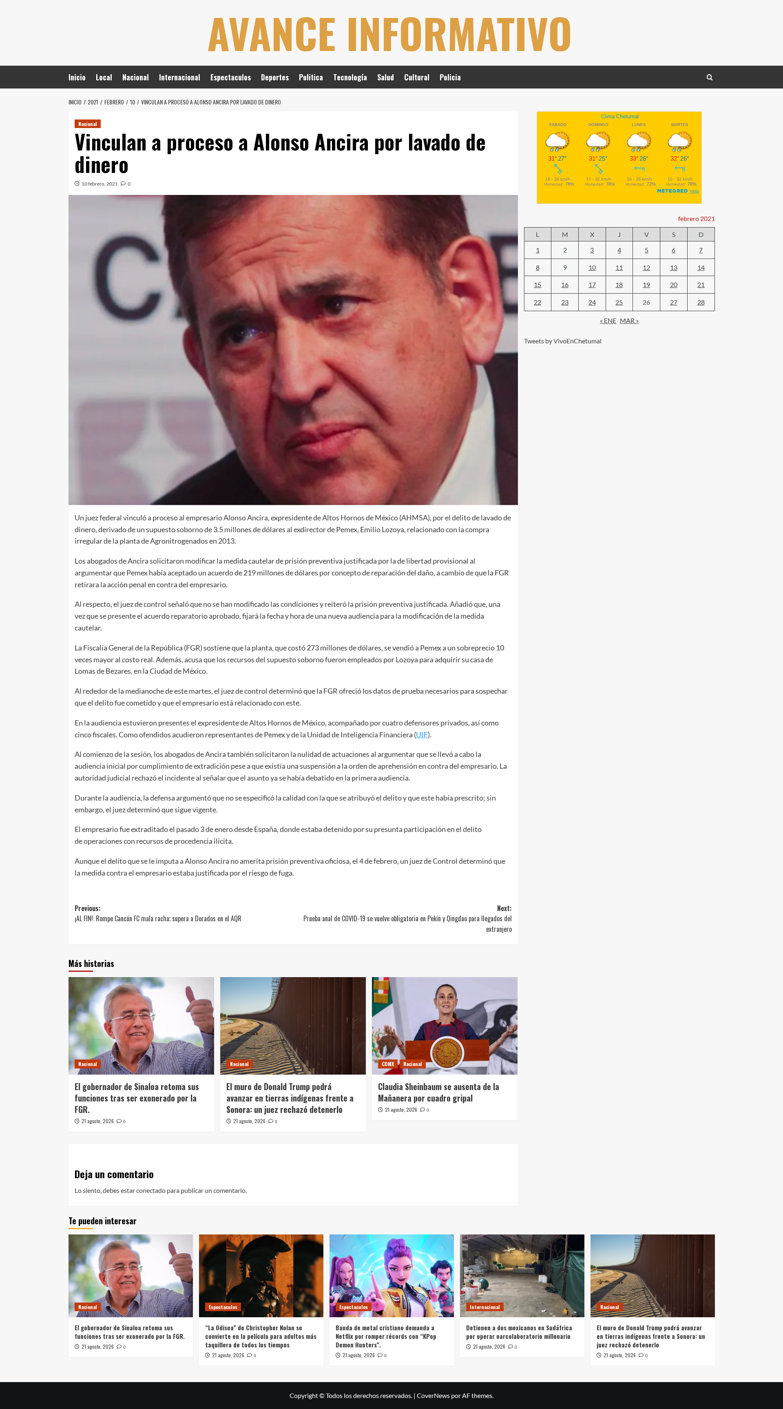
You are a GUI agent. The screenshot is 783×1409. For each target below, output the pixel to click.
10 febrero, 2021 (100, 184)
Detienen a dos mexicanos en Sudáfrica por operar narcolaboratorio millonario (519, 1331)
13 (673, 267)
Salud (385, 77)
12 (646, 267)
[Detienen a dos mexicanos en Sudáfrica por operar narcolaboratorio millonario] (522, 1275)
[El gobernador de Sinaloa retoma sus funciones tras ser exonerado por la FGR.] (141, 1025)
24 (592, 301)
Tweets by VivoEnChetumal (563, 340)
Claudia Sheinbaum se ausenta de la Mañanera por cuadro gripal (438, 1092)
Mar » (629, 320)
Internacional (179, 77)
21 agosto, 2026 (98, 1120)
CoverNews (433, 1395)
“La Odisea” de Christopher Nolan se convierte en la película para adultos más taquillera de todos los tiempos (260, 1336)
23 (564, 301)
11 (619, 267)
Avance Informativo (389, 32)
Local (104, 77)
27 (673, 301)
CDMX (388, 1063)
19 (646, 284)
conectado (151, 1190)
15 (537, 284)
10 (592, 267)
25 (619, 301)
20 (673, 284)
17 (592, 284)
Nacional (135, 77)
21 (701, 284)
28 (701, 301)
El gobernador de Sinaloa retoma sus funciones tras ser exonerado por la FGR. (137, 1097)
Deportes (275, 77)
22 (537, 301)
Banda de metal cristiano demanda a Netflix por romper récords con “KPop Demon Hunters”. (386, 1336)
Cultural (416, 77)
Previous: (158, 913)
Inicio (77, 77)
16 (564, 284)
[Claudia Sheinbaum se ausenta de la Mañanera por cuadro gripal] (445, 1025)
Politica (311, 77)
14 (701, 267)
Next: (407, 918)
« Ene (608, 320)
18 (619, 284)
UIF (422, 734)
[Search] (710, 77)
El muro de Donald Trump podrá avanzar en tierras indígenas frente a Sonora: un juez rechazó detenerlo (290, 1097)
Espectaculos (230, 77)
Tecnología (350, 77)
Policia (450, 77)
